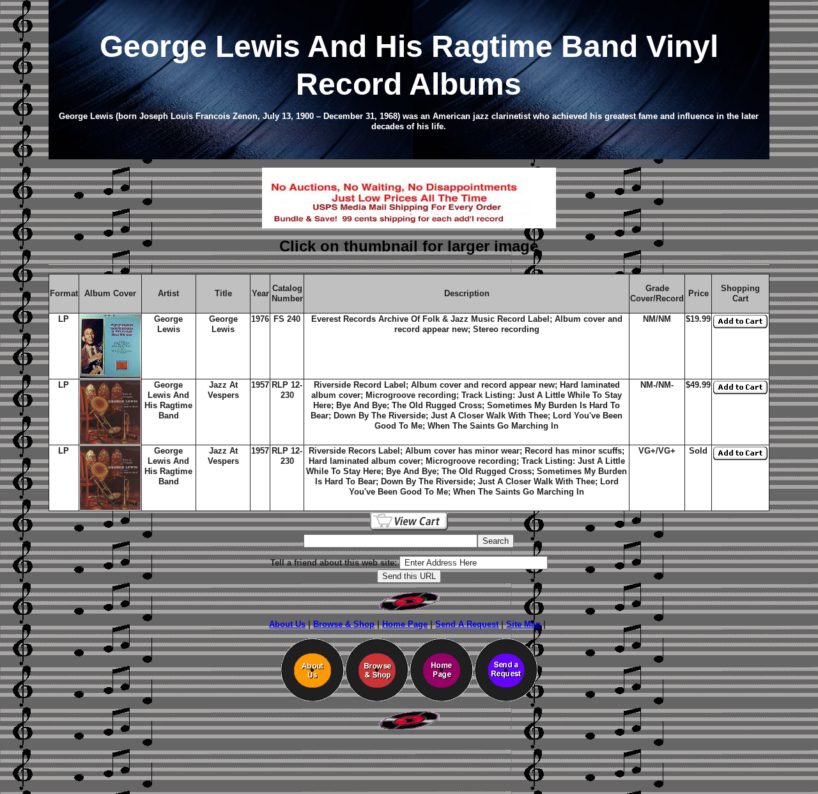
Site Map (523, 624)
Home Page (405, 624)
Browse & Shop (343, 624)
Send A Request (466, 624)
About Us (287, 624)
